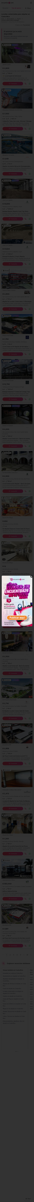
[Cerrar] (31, 576)
